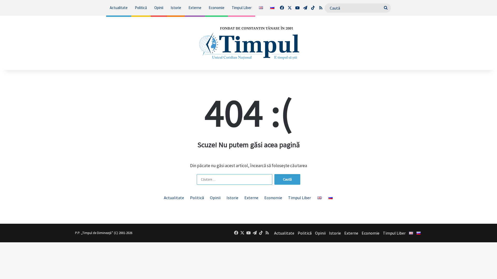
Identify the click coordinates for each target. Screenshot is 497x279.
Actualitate (119, 7)
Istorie (176, 7)
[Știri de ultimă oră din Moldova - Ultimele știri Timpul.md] (248, 43)
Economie (216, 7)
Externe (194, 7)
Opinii (158, 7)
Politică (141, 7)
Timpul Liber (242, 7)
